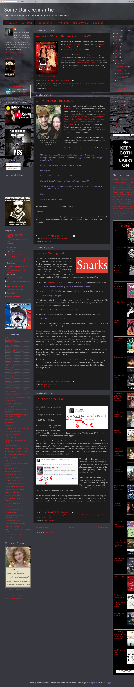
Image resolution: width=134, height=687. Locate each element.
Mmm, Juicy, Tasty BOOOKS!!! (125, 225)
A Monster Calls (119, 613)
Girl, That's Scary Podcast (13, 404)
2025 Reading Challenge (18, 86)
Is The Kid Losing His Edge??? (55, 100)
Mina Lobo (20, 29)
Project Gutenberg (11, 458)
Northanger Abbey (120, 357)
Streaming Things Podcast (13, 495)
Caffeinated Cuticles (11, 360)
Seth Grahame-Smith (119, 455)
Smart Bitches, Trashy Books (14, 489)
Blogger (108, 683)
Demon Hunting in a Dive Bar (72, 83)
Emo (114, 211)
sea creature (128, 216)
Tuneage (128, 187)
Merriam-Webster (10, 438)
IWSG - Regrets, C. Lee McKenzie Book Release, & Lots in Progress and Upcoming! (17, 259)
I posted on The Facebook (86, 148)
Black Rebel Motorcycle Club (14, 351)
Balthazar (67, 109)
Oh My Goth (126, 199)
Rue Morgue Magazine (12, 475)
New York (47, 89)
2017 (117, 50)
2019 (117, 43)
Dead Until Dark (119, 558)
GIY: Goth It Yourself (14, 278)
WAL (123, 204)
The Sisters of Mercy (12, 512)
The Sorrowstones (120, 247)
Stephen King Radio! (12, 492)
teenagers (58, 239)
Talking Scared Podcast (12, 503)
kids (119, 206)
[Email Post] (72, 80)
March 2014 (121, 108)
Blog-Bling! (98, 23)
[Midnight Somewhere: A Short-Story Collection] (10, 76)
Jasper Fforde (9, 423)
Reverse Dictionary (11, 469)
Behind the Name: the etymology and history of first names (17, 344)
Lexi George (70, 49)
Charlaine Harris (118, 560)
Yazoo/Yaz (8, 537)
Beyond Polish (9, 348)
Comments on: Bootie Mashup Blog (17, 267)
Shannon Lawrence (14, 255)
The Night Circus (119, 302)
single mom (116, 204)
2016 (117, 54)
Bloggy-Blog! (11, 23)
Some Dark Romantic (29, 9)
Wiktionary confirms (43, 305)
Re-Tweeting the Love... (50, 398)
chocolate (115, 213)
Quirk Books (9, 461)
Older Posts (102, 527)
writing (121, 187)
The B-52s (8, 506)
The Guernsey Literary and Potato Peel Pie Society (120, 634)
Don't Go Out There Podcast (14, 374)
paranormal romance (99, 83)
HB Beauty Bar (10, 407)
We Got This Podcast (12, 526)
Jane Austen (9, 420)
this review (69, 55)
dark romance (117, 185)
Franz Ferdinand (10, 392)
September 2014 (122, 74)
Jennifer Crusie (118, 578)
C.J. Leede (117, 230)
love (123, 192)
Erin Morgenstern (118, 304)
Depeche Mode (10, 371)
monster (125, 206)
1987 (114, 199)
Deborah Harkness (118, 489)
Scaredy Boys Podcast (12, 480)
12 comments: (66, 236)
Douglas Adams (10, 377)
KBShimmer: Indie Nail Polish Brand (17, 429)
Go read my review (73, 44)
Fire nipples (11, 249)
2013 (117, 119)
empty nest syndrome (125, 201)
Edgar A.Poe (9, 383)
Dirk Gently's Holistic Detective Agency (119, 268)
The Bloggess (11, 247)
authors (43, 515)
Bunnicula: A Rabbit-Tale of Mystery (118, 396)
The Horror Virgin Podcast (13, 509)
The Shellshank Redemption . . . (18, 282)
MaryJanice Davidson (12, 435)
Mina (13, 89)
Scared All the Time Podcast (14, 478)
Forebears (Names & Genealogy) (16, 389)
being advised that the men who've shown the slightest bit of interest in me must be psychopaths (84, 121)
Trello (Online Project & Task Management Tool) (14, 516)
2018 (117, 47)
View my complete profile (13, 53)
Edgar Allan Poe (118, 379)
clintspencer (93, 683)
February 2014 (122, 112)
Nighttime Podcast (11, 446)
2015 (117, 57)
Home (72, 527)
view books (27, 97)
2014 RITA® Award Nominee (51, 83)
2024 (117, 36)
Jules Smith (11, 293)
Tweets (44, 518)
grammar (44, 384)
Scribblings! (63, 23)
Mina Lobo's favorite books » (21, 80)
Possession (128, 194)
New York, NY (49, 520)
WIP (128, 211)
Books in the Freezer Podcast (14, 357)
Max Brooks (117, 606)
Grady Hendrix (118, 432)
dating (115, 206)
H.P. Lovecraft (118, 546)
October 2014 (122, 70)
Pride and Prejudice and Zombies (118, 451)
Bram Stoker (117, 322)
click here (80, 65)
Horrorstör (117, 430)
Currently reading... (13, 58)
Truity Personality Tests (12, 520)
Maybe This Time (119, 577)
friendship (67, 515)
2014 (117, 60)
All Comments (12, 168)
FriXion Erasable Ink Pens (13, 395)
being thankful (51, 515)
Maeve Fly (117, 229)
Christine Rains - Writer (15, 290)
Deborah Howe (118, 400)
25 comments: (66, 381)
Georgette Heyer (10, 401)
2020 (117, 40)
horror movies (121, 178)
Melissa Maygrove (13, 296)
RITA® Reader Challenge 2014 (85, 55)
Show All (28, 299)
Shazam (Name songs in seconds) (16, 484)
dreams (126, 213)
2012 (117, 123)
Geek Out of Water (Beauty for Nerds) (17, 398)
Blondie (7, 354)
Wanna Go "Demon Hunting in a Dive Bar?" (63, 36)
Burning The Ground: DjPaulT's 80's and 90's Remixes (15, 236)
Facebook (60, 515)
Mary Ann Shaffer (118, 638)
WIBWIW (128, 204)
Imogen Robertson (119, 471)
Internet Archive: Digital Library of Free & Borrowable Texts (16, 416)
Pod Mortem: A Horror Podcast (15, 455)
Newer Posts (42, 527)
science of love (124, 209)
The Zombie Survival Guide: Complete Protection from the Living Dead (120, 600)
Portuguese (120, 194)
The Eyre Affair (119, 339)
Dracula (119, 199)
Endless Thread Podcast (13, 386)
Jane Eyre (117, 503)
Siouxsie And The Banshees (14, 486)
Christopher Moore (11, 363)
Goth (117, 211)
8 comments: (65, 512)
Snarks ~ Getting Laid (50, 253)
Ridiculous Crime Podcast (13, 472)
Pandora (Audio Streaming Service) (16, 449)
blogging (125, 182)
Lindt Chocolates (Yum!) (13, 432)
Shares (96, 515)
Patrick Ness (117, 615)
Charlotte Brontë (118, 505)
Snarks (50, 384)
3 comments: (65, 80)
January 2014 (121, 115)
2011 (117, 126)
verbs (54, 384)
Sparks (115, 201)
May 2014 (120, 105)
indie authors (88, 515)
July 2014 (120, 80)
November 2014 (122, 67)
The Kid (65, 239)
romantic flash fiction (119, 216)
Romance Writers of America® (86, 62)
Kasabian (8, 426)
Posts (9, 164)
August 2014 (121, 77)
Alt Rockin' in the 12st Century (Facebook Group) (15, 339)
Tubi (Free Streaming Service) (15, 523)
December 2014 (122, 63)
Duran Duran (9, 380)
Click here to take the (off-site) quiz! (18, 589)
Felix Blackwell (118, 249)
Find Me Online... (81, 23)
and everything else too (15, 286)
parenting (51, 239)
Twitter (50, 518)
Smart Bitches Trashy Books (94, 57)
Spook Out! (27, 23)
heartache (127, 197)
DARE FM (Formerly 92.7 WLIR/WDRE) (14, 367)
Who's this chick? (45, 23)
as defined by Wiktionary (57, 282)
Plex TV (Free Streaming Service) (16, 452)
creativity (121, 213)
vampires (129, 192)
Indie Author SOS (78, 515)
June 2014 (120, 102)
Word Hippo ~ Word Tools (14, 534)
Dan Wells (117, 654)
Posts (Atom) (49, 533)
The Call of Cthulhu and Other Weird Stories (120, 542)
